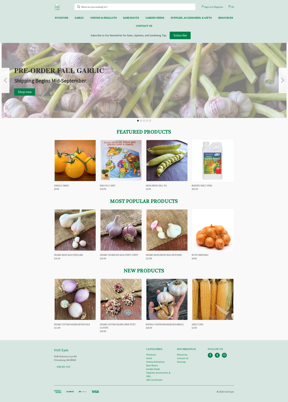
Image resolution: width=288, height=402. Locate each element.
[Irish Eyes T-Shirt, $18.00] (121, 160)
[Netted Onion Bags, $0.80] (212, 230)
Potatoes (61, 17)
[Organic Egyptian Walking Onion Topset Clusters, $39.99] (121, 299)
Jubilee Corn (197, 324)
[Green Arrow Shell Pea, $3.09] (167, 160)
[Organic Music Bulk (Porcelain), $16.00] (75, 230)
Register (218, 6)
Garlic (79, 17)
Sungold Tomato (61, 185)
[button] (24, 92)
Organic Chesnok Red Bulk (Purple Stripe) (119, 254)
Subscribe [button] (180, 35)
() (232, 6)
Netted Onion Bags (200, 254)
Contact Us (144, 25)
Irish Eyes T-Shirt (107, 185)
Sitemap (181, 361)
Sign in (207, 6)
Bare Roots (131, 17)
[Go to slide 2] (282, 80)
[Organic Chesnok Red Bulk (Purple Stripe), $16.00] (121, 230)
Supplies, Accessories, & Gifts (191, 17)
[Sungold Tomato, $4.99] (75, 160)
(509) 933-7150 (63, 366)
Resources (225, 17)
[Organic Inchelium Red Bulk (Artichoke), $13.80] (167, 230)
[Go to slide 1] (138, 121)
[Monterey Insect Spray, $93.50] (212, 160)
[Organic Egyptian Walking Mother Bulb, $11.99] (75, 299)
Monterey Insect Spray (202, 185)
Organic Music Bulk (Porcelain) (68, 254)
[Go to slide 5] (5, 80)
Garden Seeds (155, 17)
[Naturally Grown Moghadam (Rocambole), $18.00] (167, 299)
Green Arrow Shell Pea (156, 185)
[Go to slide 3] (144, 121)
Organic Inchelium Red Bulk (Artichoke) (164, 254)
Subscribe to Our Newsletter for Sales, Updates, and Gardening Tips (128, 35)
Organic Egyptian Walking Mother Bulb (72, 324)
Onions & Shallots (103, 17)
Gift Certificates (154, 379)
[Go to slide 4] (147, 121)
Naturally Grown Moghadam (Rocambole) (165, 324)
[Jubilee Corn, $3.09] (212, 299)
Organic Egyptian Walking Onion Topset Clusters (118, 326)
